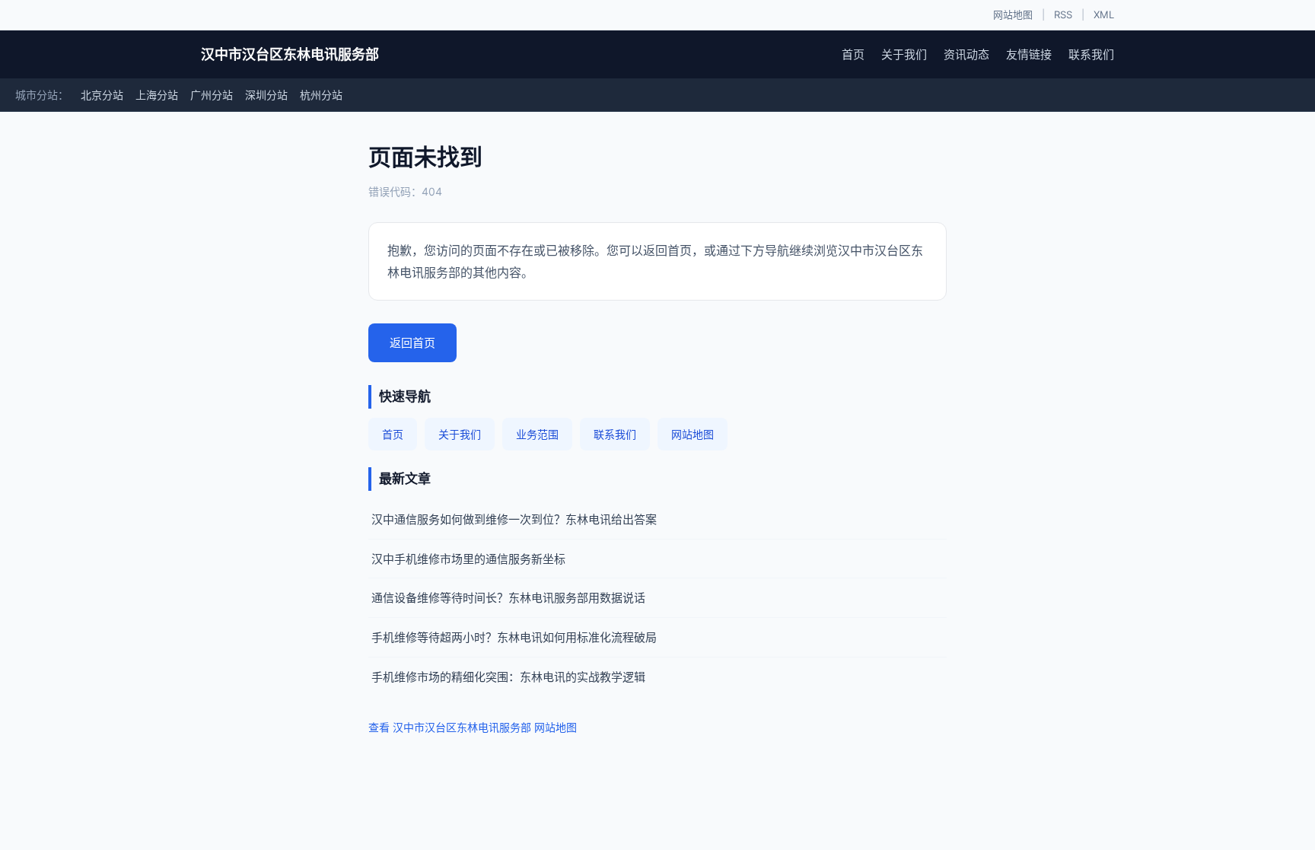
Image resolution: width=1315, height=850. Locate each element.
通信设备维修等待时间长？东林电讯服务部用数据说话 (508, 598)
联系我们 (1091, 54)
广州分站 (211, 94)
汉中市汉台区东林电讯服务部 (290, 54)
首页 (853, 54)
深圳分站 (266, 94)
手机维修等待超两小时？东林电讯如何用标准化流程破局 (514, 637)
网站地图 (1013, 14)
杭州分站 (321, 94)
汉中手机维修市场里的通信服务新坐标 (468, 559)
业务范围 (537, 434)
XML (1104, 14)
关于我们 (904, 54)
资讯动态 (966, 54)
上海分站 (156, 94)
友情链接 (1029, 54)
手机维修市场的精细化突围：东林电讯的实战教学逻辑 (508, 677)
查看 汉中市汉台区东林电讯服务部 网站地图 (472, 727)
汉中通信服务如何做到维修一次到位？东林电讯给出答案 (514, 519)
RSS (1063, 14)
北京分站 (102, 94)
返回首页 (412, 343)
